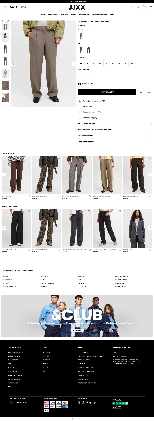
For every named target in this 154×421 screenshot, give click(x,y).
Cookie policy (83, 379)
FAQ (9, 387)
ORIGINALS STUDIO (9, 286)
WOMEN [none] (14, 7)
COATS (43, 279)
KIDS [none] (23, 7)
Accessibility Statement (87, 383)
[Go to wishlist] (146, 8)
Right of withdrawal (86, 371)
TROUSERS (44, 276)
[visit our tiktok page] (94, 403)
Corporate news (119, 356)
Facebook (47, 360)
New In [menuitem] (42, 14)
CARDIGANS (82, 286)
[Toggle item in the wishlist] (141, 92)
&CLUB (10, 364)
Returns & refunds (85, 360)
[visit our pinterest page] (90, 403)
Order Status (83, 352)
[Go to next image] (5, 104)
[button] (81, 63)
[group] (16, 179)
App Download (14, 379)
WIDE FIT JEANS (120, 286)
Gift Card (12, 367)
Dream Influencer (15, 375)
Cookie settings (77, 419)
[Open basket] (151, 7)
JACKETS (81, 276)
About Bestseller (121, 347)
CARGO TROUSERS (47, 283)
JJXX (45, 347)
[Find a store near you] (138, 8)
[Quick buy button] (29, 196)
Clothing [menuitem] (64, 14)
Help (80, 347)
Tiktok (45, 364)
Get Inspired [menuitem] (53, 14)
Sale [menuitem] (112, 14)
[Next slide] (150, 174)
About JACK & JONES (15, 352)
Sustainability (13, 371)
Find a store (13, 360)
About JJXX (47, 352)
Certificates (13, 383)
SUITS (80, 279)
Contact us (82, 364)
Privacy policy (83, 375)
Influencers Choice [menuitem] (99, 14)
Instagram (47, 356)
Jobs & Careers (14, 356)
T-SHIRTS (81, 283)
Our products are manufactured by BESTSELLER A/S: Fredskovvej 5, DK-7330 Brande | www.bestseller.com (126, 361)
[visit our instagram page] (83, 403)
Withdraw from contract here (90, 356)
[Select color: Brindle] (81, 36)
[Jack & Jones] (77, 9)
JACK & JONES (14, 347)
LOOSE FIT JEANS (121, 279)
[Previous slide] (4, 174)
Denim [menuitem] (73, 14)
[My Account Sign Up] (77, 316)
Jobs (114, 352)
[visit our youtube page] (87, 403)
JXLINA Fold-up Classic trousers (93, 22)
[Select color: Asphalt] (81, 49)
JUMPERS (44, 286)
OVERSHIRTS (7, 279)
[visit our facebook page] (79, 403)
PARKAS (6, 283)
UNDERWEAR (119, 283)
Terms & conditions (85, 367)
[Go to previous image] (5, 22)
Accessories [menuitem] (84, 14)
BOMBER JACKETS (121, 276)
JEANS (5, 276)
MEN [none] (5, 7)
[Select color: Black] (88, 49)
